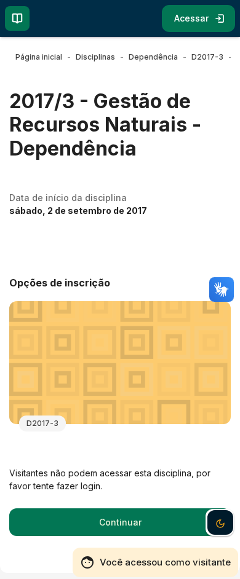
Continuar (120, 522)
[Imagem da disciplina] (120, 362)
